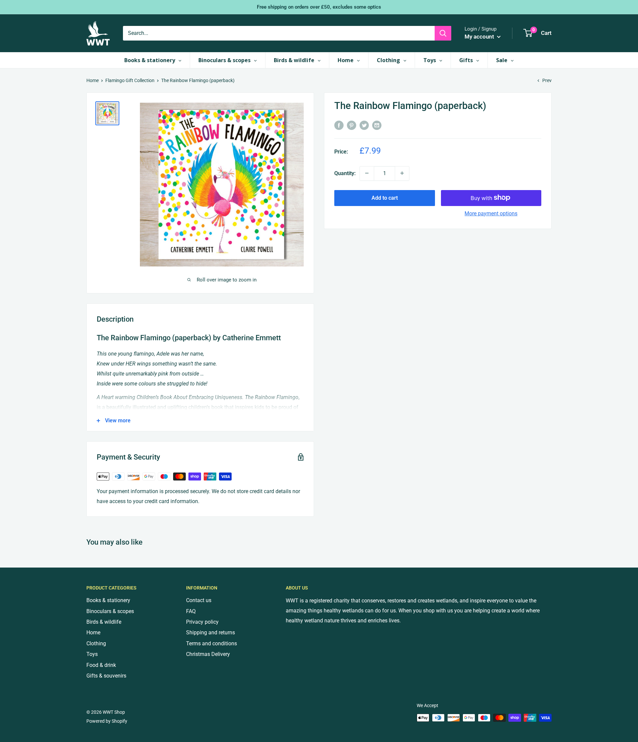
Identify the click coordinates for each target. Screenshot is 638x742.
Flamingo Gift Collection (130, 80)
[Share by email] (376, 125)
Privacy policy (202, 622)
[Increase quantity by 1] (402, 173)
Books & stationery (108, 600)
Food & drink (101, 665)
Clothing (96, 643)
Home (92, 80)
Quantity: (345, 173)
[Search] (443, 33)
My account (480, 36)
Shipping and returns (210, 632)
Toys (92, 654)
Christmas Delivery (208, 654)
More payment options (491, 213)
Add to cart (385, 197)
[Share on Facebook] (339, 125)
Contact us (198, 600)
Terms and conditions (211, 643)
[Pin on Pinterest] (351, 125)
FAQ (191, 611)
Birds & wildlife (103, 622)
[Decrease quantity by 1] (367, 173)
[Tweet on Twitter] (364, 125)
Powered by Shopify (106, 721)
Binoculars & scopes (110, 611)
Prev (547, 80)
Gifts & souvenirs (106, 676)
